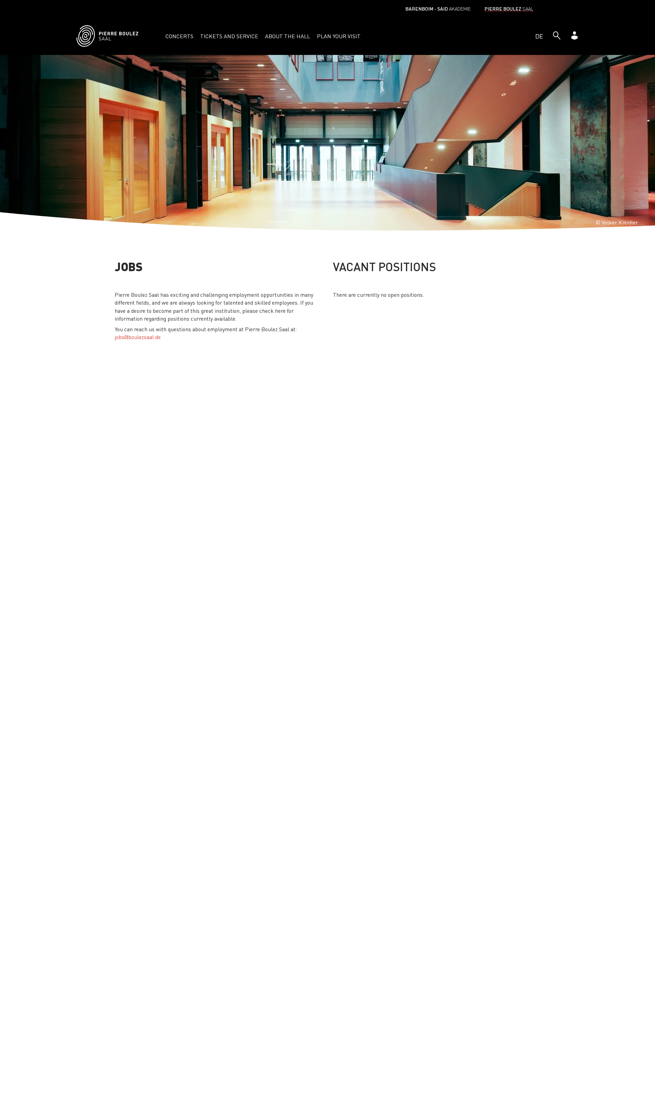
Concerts (179, 36)
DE (539, 36)
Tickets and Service (229, 36)
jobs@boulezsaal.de (138, 336)
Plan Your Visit (339, 36)
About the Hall (287, 36)
